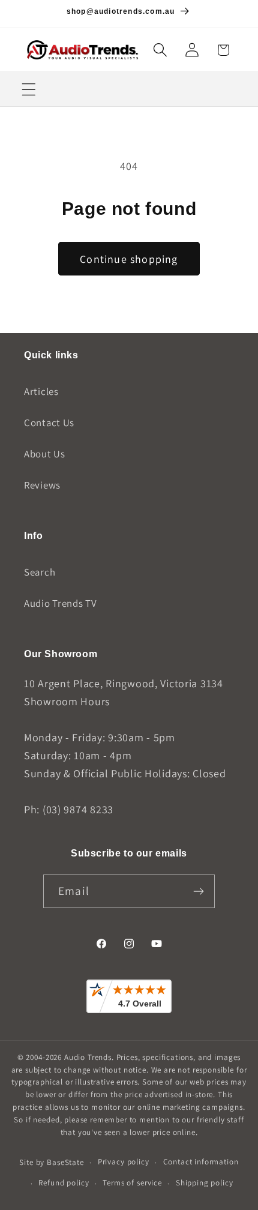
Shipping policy (204, 1183)
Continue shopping (129, 259)
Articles (41, 391)
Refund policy (63, 1183)
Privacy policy (123, 1162)
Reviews (42, 485)
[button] (160, 50)
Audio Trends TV (60, 603)
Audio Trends (88, 1057)
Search (39, 572)
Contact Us (49, 422)
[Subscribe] (198, 891)
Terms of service (132, 1183)
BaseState (65, 1162)
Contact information (201, 1162)
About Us (44, 453)
